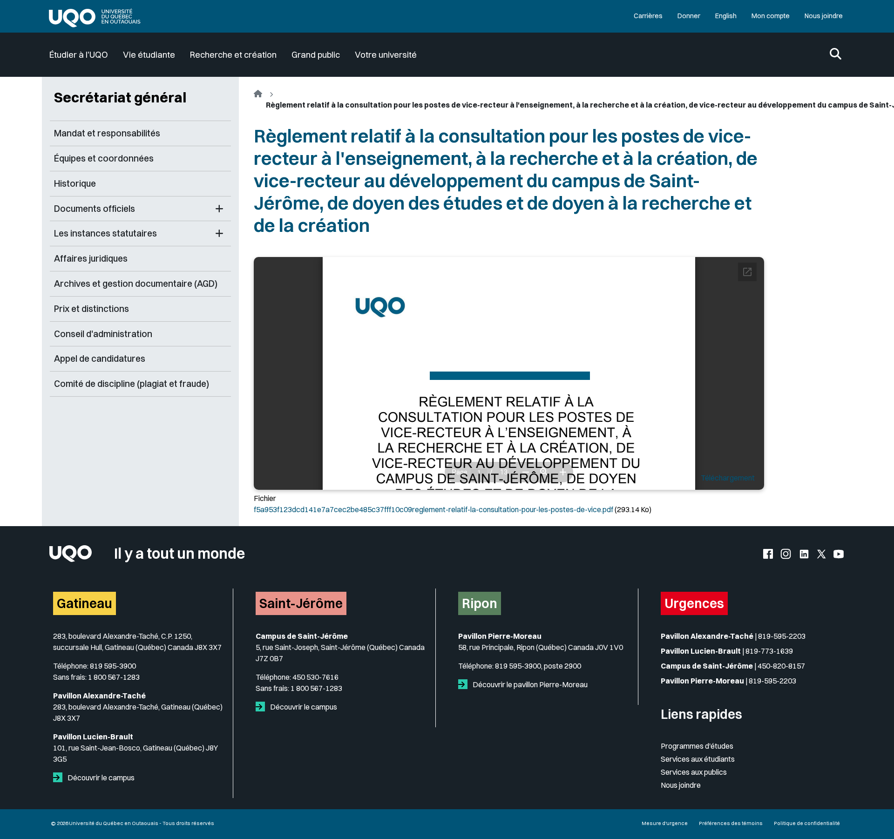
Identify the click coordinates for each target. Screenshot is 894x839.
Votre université (386, 54)
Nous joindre (824, 16)
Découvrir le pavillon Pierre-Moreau (529, 684)
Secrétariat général (120, 97)
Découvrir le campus (100, 777)
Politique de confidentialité (807, 823)
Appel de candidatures (99, 358)
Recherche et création (233, 54)
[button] (219, 208)
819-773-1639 (769, 651)
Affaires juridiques (91, 258)
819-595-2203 (782, 636)
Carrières (648, 16)
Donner (688, 16)
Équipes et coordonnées (104, 158)
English (726, 16)
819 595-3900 (113, 665)
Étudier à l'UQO (78, 54)
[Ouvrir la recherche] (835, 54)
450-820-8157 (781, 665)
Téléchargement (728, 477)
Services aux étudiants (698, 759)
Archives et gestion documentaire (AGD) (135, 283)
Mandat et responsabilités (107, 133)
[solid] (59, 777)
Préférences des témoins (731, 823)
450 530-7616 (315, 677)
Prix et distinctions (91, 308)
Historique (75, 183)
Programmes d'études (697, 746)
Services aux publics (694, 772)
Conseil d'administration (103, 333)
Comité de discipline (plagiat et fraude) (131, 383)
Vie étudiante (149, 54)
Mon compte (771, 16)
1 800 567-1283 (114, 677)
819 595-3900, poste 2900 (538, 665)
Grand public (315, 54)
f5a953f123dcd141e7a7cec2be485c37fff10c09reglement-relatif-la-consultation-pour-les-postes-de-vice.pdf (433, 509)
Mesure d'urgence (665, 823)
